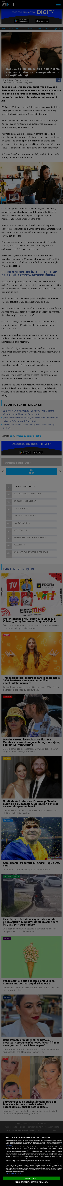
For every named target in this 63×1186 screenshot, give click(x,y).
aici (46, 1153)
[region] (31, 1159)
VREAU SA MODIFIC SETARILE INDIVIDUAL (31, 1182)
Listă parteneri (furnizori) (13, 1173)
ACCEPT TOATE (31, 1178)
